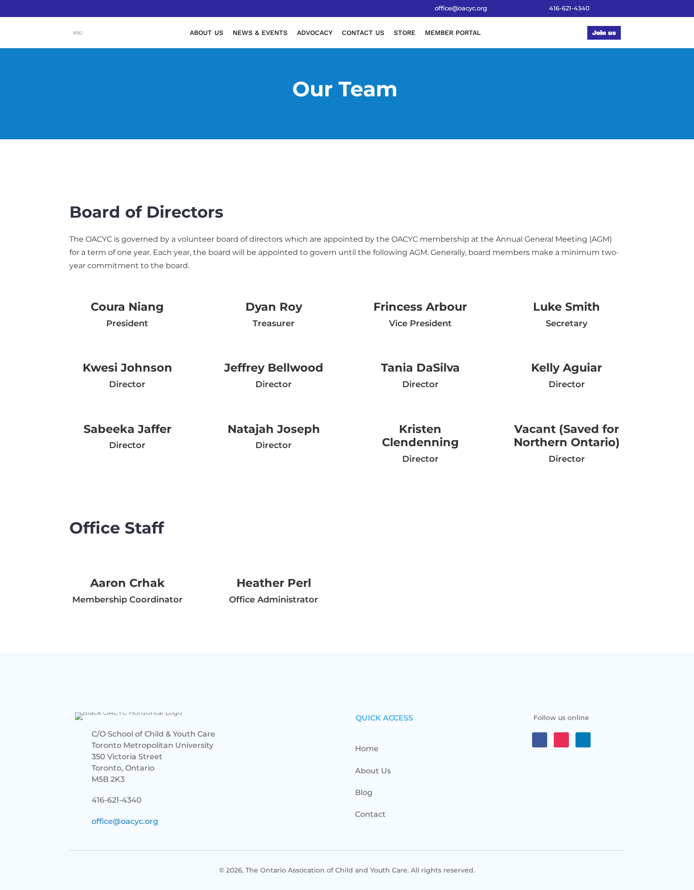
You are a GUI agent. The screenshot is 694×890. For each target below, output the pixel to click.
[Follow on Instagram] (561, 739)
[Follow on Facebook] (539, 739)
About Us (206, 32)
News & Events (260, 32)
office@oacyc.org (125, 821)
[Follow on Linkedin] (583, 739)
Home (367, 748)
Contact (370, 814)
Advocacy (314, 32)
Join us (604, 32)
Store (404, 32)
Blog (363, 792)
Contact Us (363, 32)
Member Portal (453, 32)
